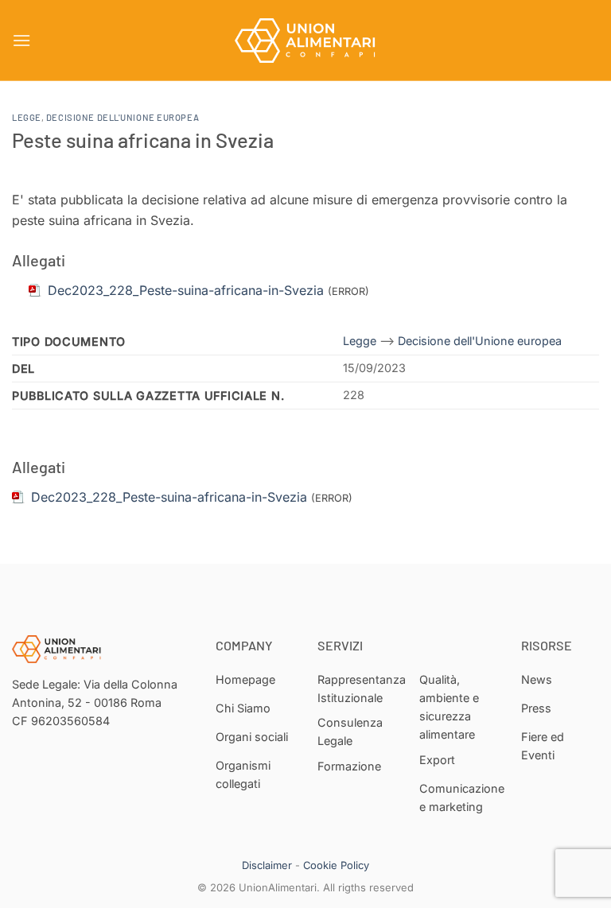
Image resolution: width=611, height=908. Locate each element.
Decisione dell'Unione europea (122, 117)
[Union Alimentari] (305, 40)
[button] (21, 40)
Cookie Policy (336, 865)
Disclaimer (267, 865)
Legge (26, 117)
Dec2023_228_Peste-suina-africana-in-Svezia (169, 497)
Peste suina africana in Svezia (143, 139)
